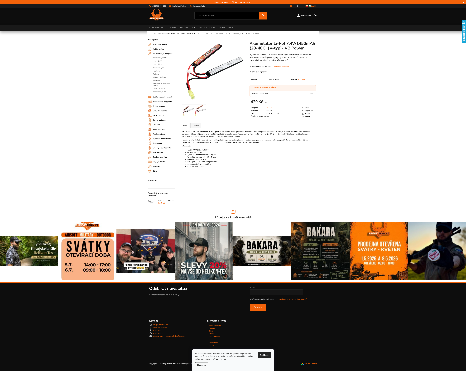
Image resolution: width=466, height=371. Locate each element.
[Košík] (315, 15)
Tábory (221, 28)
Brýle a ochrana (159, 106)
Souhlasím (264, 355)
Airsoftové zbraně (160, 44)
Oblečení (156, 125)
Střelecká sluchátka (160, 111)
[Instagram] (233, 211)
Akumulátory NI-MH (160, 68)
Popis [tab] (185, 126)
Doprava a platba (207, 28)
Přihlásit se (258, 307)
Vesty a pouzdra (159, 129)
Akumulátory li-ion (159, 92)
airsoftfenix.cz (158, 330)
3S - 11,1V (158, 64)
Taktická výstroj (159, 134)
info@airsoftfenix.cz (160, 325)
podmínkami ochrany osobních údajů (291, 299)
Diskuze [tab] (196, 126)
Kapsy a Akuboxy (159, 88)
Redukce (156, 74)
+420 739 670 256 (160, 327)
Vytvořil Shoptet (310, 364)
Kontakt (172, 28)
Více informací (220, 359)
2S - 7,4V (158, 61)
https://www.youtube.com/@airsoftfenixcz (168, 336)
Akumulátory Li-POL (160, 58)
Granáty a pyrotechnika (162, 148)
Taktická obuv (158, 115)
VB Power (302, 79)
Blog (194, 28)
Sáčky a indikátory (159, 77)
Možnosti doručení (281, 66)
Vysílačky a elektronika (162, 138)
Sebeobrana (157, 143)
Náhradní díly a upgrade (162, 101)
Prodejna (184, 28)
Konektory (156, 80)
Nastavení (201, 365)
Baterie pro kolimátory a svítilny (161, 84)
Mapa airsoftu (213, 342)
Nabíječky (156, 71)
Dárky (155, 171)
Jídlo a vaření (158, 152)
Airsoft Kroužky (214, 336)
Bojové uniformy (159, 120)
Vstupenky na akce (157, 28)
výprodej (156, 166)
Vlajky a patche (159, 162)
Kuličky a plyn (158, 49)
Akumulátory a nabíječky (162, 54)
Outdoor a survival (160, 157)
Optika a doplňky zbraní (162, 97)
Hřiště (231, 28)
